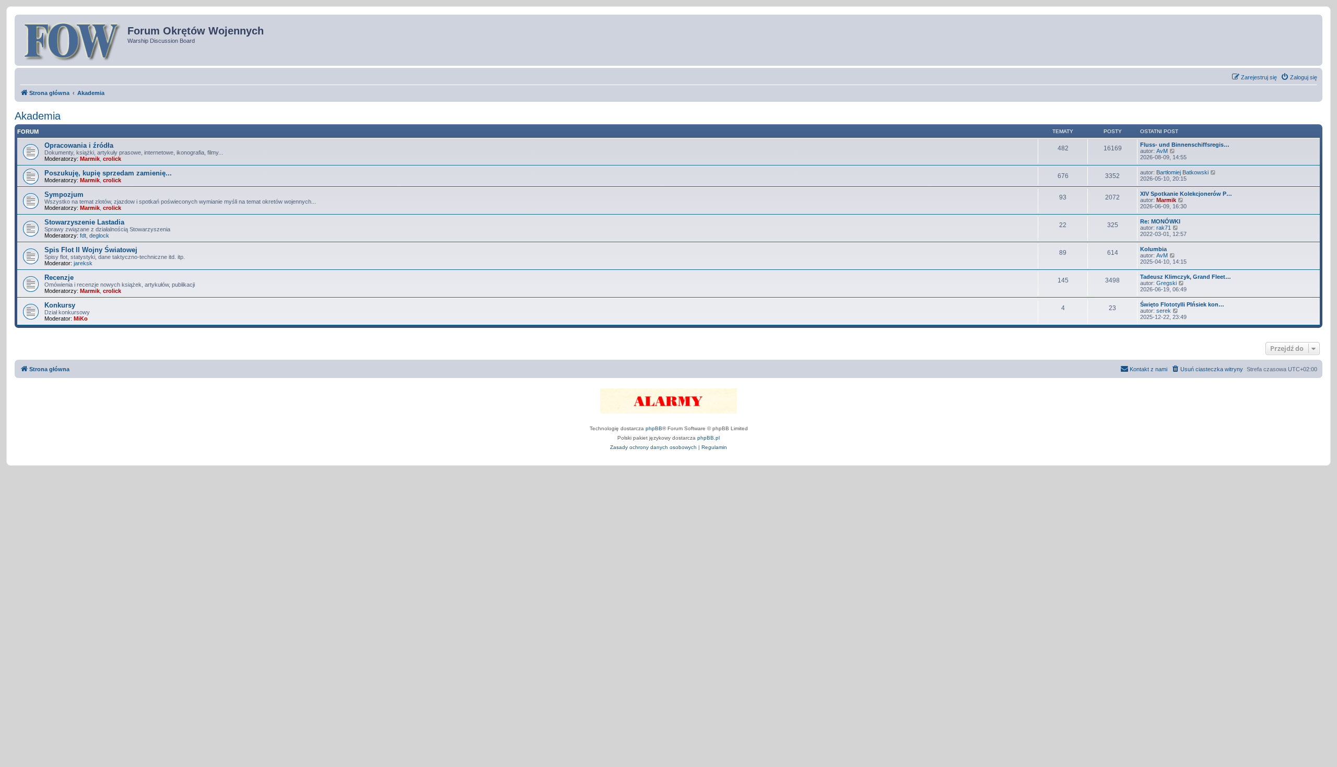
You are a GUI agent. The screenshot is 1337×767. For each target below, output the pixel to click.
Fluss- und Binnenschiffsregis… (1184, 144)
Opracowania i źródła (78, 145)
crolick (112, 159)
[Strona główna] (72, 40)
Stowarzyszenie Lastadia (84, 222)
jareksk (83, 263)
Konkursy (59, 305)
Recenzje (59, 277)
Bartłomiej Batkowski (1182, 172)
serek (1163, 311)
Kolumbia (1153, 249)
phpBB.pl (708, 438)
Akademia (38, 116)
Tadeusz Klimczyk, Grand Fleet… (1185, 277)
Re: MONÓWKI (1160, 221)
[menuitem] (1299, 77)
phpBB (654, 428)
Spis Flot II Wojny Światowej (90, 250)
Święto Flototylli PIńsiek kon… (1182, 304)
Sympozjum (64, 194)
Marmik (90, 159)
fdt (83, 235)
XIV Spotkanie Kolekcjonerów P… (1186, 194)
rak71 (1163, 228)
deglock (99, 235)
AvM (1162, 151)
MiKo (81, 318)
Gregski (1166, 283)
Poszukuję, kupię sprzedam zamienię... (108, 173)
